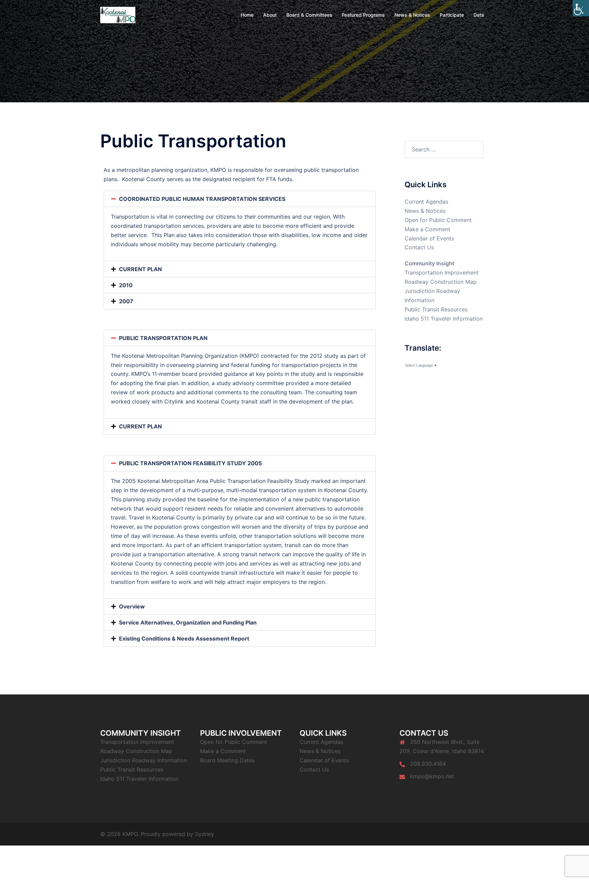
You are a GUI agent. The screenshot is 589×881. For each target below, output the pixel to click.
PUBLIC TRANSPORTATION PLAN (163, 338)
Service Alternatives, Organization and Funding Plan (188, 622)
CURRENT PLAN (140, 269)
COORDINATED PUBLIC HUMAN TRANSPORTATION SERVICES (202, 198)
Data (478, 15)
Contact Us (419, 247)
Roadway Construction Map (441, 281)
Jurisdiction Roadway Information (143, 760)
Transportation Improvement (442, 272)
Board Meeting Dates (227, 760)
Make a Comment (427, 229)
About (270, 15)
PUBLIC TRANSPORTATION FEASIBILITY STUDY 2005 (190, 463)
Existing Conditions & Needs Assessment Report (184, 638)
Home (247, 15)
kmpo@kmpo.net (432, 776)
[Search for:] (444, 149)
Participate (452, 15)
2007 (126, 301)
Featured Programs (363, 15)
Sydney (204, 834)
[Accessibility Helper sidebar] (581, 8)
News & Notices (412, 15)
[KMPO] (117, 14)
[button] (239, 199)
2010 (126, 285)
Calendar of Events (429, 238)
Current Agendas (426, 201)
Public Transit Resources (436, 309)
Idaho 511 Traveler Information (444, 318)
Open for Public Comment (438, 220)
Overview (132, 606)
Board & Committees (309, 15)
